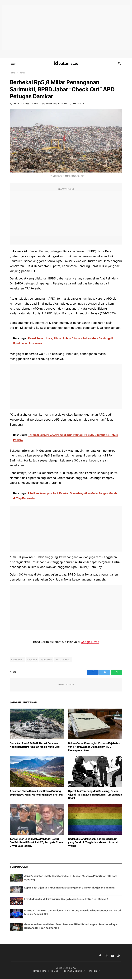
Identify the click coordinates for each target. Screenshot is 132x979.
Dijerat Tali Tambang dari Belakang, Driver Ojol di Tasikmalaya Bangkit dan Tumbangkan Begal (95, 794)
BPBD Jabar (17, 659)
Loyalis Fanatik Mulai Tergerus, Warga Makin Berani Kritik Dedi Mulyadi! (66, 899)
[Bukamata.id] (66, 63)
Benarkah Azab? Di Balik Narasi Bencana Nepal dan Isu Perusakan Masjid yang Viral (35, 745)
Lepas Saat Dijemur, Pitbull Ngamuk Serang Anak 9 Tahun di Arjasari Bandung (69, 887)
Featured (32, 659)
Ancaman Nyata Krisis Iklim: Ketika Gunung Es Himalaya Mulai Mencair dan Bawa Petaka (36, 792)
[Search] (119, 63)
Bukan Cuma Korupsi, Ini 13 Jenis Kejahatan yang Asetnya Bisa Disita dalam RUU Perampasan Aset (94, 747)
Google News (90, 641)
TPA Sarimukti (63, 659)
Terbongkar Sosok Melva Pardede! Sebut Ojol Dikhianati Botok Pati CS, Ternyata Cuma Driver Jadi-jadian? (36, 842)
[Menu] (13, 63)
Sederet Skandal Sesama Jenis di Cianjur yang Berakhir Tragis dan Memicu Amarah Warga (93, 842)
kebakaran (46, 659)
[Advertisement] (66, 27)
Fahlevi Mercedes (21, 103)
